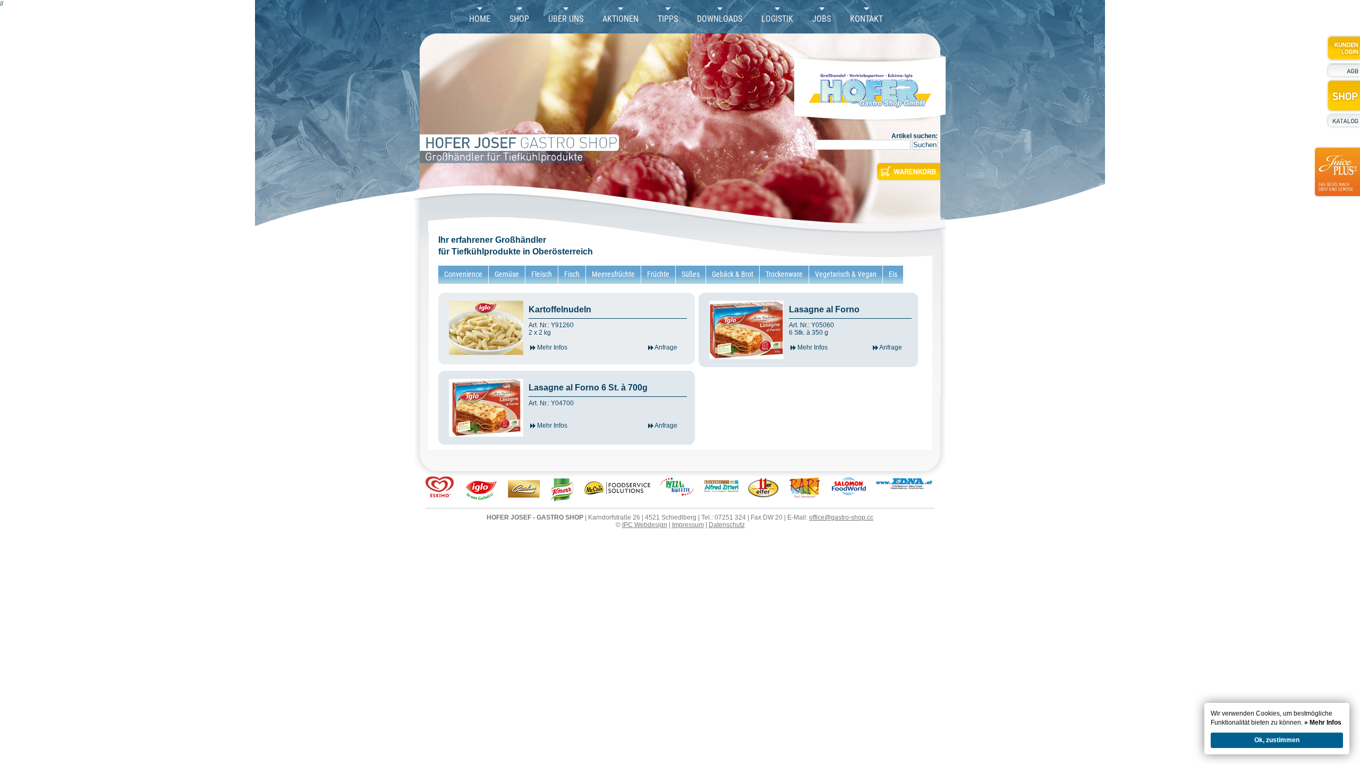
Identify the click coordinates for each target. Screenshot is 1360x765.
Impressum (688, 525)
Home (479, 19)
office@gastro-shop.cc (841, 517)
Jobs (821, 19)
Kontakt (866, 19)
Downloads (719, 19)
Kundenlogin (1343, 48)
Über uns (565, 19)
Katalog (1343, 121)
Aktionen (620, 19)
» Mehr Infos (1322, 722)
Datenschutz (727, 525)
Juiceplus (1336, 178)
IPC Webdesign (644, 525)
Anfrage (665, 347)
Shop (519, 19)
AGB (1343, 71)
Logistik (777, 19)
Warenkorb (907, 171)
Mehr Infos (551, 347)
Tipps (668, 19)
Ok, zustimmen (1276, 740)
